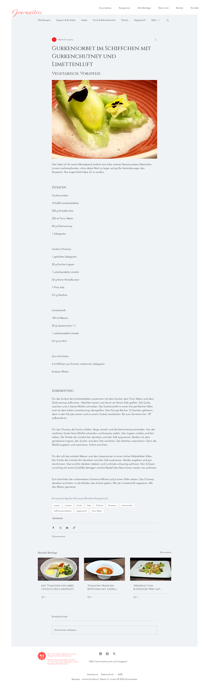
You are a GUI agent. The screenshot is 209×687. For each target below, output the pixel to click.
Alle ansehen (165, 552)
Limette (68, 505)
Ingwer (57, 505)
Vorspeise (112, 505)
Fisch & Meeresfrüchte (104, 20)
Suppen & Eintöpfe (65, 20)
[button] (167, 20)
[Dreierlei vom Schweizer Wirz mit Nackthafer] (150, 569)
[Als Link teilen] (74, 527)
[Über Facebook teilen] (53, 527)
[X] (114, 653)
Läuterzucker (127, 505)
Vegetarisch (140, 20)
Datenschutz (107, 674)
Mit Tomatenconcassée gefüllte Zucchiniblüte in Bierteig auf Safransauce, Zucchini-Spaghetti (58, 587)
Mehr (154, 20)
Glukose (99, 505)
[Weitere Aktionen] (155, 39)
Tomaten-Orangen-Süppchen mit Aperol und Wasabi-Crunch (102, 587)
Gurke (79, 505)
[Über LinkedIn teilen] (67, 527)
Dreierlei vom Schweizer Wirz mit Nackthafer (147, 587)
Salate (84, 20)
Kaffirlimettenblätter (63, 511)
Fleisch (124, 20)
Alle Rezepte (44, 20)
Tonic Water (97, 511)
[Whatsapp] (107, 653)
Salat (89, 505)
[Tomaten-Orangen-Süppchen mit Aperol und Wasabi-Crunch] (104, 569)
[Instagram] (100, 653)
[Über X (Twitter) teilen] (60, 527)
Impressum (92, 674)
